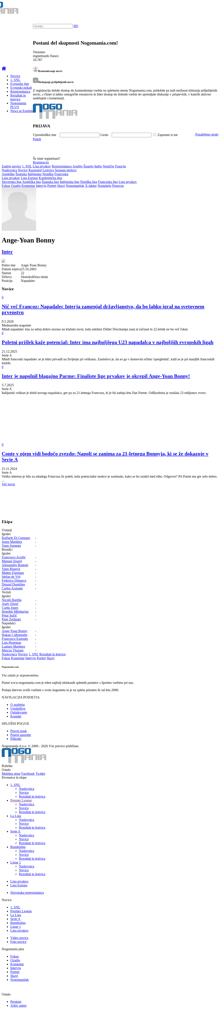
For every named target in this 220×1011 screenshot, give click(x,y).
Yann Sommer (11, 545)
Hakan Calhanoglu (14, 635)
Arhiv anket (18, 1005)
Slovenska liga (11, 182)
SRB (199, 8)
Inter (7, 252)
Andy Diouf (10, 604)
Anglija (77, 166)
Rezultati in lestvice (18, 97)
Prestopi (15, 1001)
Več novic (8, 484)
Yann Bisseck (11, 569)
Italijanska (34, 174)
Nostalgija (104, 186)
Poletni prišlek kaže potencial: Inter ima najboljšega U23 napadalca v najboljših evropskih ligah (107, 342)
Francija (120, 166)
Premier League (21, 800)
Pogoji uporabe (20, 735)
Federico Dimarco (14, 580)
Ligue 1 (15, 862)
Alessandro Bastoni (15, 565)
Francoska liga (108, 182)
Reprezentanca (20, 91)
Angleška (8, 174)
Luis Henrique (11, 642)
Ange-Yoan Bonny (15, 631)
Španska (21, 174)
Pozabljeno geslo (206, 134)
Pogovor (118, 186)
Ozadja (16, 186)
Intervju (41, 186)
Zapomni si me (167, 135)
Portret (51, 186)
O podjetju (17, 704)
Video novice (19, 938)
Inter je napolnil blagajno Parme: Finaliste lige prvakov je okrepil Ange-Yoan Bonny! (96, 376)
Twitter (40, 773)
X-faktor (91, 186)
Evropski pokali (21, 87)
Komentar (28, 186)
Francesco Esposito (15, 639)
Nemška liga (88, 182)
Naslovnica (9, 170)
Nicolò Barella (11, 600)
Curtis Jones (10, 607)
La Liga (15, 816)
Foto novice (18, 942)
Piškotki (15, 739)
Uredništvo (17, 708)
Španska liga (50, 182)
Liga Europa (29, 178)
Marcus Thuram (12, 650)
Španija (88, 166)
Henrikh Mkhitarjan (15, 611)
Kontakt (15, 716)
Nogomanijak (75, 186)
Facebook (28, 773)
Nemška (47, 174)
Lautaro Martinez (13, 646)
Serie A (15, 831)
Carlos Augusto (12, 588)
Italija (98, 166)
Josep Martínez (12, 542)
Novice (15, 76)
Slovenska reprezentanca (27, 892)
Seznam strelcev (66, 170)
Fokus (6, 186)
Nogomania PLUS (18, 105)
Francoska (61, 174)
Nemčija (108, 166)
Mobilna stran (11, 773)
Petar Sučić (9, 615)
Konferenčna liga (50, 178)
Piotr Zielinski (11, 619)
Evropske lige (19, 84)
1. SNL (15, 80)
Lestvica (48, 170)
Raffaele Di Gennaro (16, 538)
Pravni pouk (18, 731)
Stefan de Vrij (11, 576)
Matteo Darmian (13, 573)
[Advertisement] (110, 422)
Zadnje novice (11, 166)
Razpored (35, 170)
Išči (75, 26)
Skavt (61, 186)
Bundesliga (18, 847)
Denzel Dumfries (13, 584)
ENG (208, 8)
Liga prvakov (42, 166)
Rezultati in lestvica (32, 796)
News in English (21, 111)
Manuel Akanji (12, 561)
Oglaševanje (18, 712)
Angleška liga (31, 182)
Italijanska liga (69, 182)
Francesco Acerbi (13, 557)
